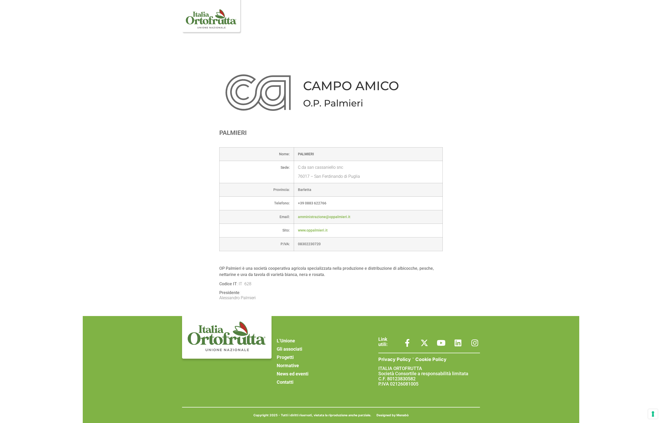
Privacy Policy (394, 359)
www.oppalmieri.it (313, 230)
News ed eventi (432, 15)
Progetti (365, 15)
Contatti (466, 15)
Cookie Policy (431, 359)
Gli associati (333, 15)
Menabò (402, 415)
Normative (394, 15)
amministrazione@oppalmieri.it (324, 217)
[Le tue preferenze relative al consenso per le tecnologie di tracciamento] (653, 414)
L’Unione (301, 15)
